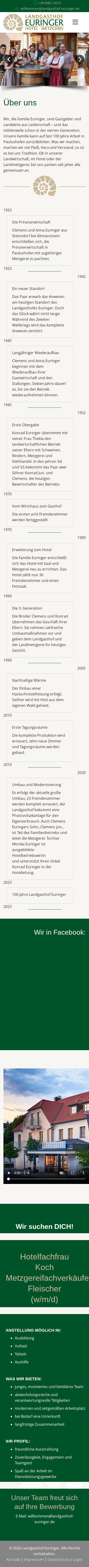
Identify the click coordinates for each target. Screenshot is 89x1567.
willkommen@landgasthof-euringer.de (50, 8)
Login (77, 1559)
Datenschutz (58, 1559)
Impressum (34, 1559)
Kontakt (13, 1559)
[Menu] (75, 22)
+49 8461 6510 (50, 3)
